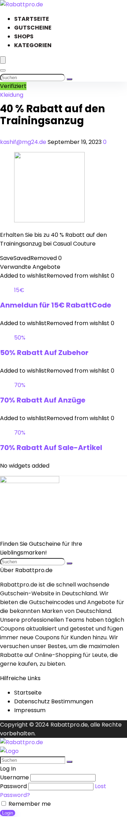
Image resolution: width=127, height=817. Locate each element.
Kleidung (11, 95)
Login (7, 813)
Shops (24, 36)
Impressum (30, 710)
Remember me (29, 804)
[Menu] (3, 60)
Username (14, 777)
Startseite (31, 19)
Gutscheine (33, 28)
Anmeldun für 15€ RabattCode (55, 305)
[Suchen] (69, 79)
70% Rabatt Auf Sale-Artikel (51, 447)
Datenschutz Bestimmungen (53, 701)
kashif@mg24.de (24, 142)
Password (13, 786)
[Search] (3, 70)
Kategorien (33, 45)
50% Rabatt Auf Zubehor (44, 352)
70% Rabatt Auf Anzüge (42, 400)
